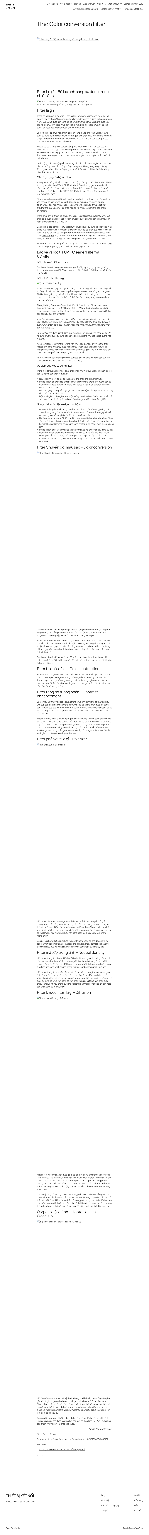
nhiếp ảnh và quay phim (53, 115)
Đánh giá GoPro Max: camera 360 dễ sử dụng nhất (62, 1449)
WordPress (139, 1528)
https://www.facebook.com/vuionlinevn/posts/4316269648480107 (77, 1439)
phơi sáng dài (48, 235)
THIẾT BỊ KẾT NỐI (10, 6)
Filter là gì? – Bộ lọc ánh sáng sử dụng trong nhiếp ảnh (73, 94)
